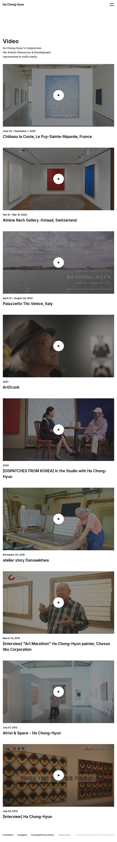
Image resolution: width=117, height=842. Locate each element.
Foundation (8, 835)
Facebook (35, 835)
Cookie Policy (64, 835)
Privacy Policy (47, 835)
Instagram (22, 835)
